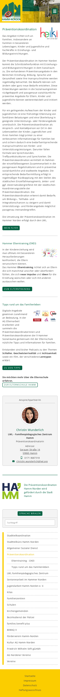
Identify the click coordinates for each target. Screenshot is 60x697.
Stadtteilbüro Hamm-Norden (23, 541)
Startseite (30, 675)
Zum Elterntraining (17, 289)
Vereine (11, 661)
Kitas (9, 592)
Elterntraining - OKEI (23, 560)
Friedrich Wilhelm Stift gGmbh (24, 648)
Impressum (30, 680)
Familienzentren (16, 598)
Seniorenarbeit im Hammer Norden (26, 579)
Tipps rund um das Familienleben (30, 566)
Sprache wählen (30, 513)
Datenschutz (30, 685)
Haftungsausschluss (30, 690)
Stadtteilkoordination (18, 535)
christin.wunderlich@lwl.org (32, 461)
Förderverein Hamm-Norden (22, 636)
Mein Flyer (11, 228)
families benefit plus (18, 623)
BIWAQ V (12, 629)
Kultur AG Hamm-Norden (21, 642)
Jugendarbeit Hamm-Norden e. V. (25, 585)
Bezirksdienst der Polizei (20, 617)
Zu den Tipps (12, 367)
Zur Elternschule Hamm (20, 384)
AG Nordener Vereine (19, 655)
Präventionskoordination (20, 554)
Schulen (11, 604)
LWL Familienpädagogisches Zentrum (27, 573)
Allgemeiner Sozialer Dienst (22, 548)
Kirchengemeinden (17, 611)
